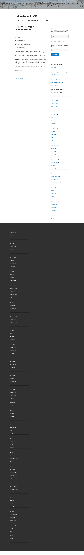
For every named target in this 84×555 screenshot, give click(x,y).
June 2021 (12, 271)
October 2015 (13, 395)
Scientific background (55, 182)
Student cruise (54, 185)
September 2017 (13, 372)
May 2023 (12, 238)
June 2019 (12, 330)
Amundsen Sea (54, 95)
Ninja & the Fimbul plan (56, 79)
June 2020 (12, 299)
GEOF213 (53, 151)
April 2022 (12, 254)
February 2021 (13, 280)
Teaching (53, 193)
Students (53, 187)
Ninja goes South (54, 162)
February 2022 (13, 257)
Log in (11, 538)
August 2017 (12, 375)
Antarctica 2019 (54, 100)
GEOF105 (53, 148)
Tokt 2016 (53, 196)
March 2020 (12, 305)
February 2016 (13, 386)
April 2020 (12, 302)
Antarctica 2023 (54, 109)
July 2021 (12, 269)
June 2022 (12, 249)
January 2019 (12, 344)
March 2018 (12, 361)
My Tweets (53, 67)
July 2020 (12, 297)
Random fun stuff (54, 173)
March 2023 (12, 243)
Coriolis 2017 (53, 128)
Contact (46, 20)
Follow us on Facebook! (57, 59)
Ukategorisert (54, 204)
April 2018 (12, 358)
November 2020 (13, 288)
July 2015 (12, 398)
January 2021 (12, 283)
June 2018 (12, 353)
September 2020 (13, 294)
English (52, 131)
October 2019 (13, 319)
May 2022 (12, 252)
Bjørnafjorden (54, 114)
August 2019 (12, 325)
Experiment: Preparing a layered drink (39, 76)
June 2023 (12, 235)
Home (18, 20)
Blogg (52, 120)
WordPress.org (13, 546)
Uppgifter (53, 210)
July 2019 (12, 328)
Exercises (53, 134)
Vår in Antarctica (54, 213)
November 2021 (13, 263)
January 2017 (12, 384)
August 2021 (12, 266)
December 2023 (13, 229)
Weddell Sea (53, 215)
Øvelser (20, 70)
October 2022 (13, 246)
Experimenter (54, 137)
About (23, 20)
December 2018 (13, 347)
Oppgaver (53, 165)
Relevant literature (55, 176)
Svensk (52, 190)
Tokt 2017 (53, 199)
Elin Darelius (27, 32)
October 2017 (13, 370)
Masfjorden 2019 (54, 159)
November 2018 (13, 350)
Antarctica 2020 (54, 103)
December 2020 (13, 285)
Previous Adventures (33, 20)
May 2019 (12, 333)
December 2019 (13, 313)
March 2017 (12, 378)
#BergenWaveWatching (55, 92)
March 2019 (12, 339)
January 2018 (12, 367)
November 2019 (13, 316)
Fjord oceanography (55, 145)
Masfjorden (53, 156)
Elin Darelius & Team (26, 16)
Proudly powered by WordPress (16, 553)
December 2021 (13, 260)
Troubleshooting (54, 201)
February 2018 (13, 364)
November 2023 (13, 232)
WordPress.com (31, 553)
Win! (52, 218)
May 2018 (12, 356)
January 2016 (12, 389)
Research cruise (54, 179)
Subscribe (55, 54)
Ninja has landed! (54, 85)
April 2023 (12, 240)
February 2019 (13, 342)
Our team (53, 168)
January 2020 (12, 311)
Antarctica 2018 (54, 97)
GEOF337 (53, 154)
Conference (53, 126)
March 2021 (12, 277)
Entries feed (12, 541)
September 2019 (13, 322)
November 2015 (13, 392)
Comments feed (13, 543)
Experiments (53, 140)
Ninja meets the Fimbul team (57, 82)
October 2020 (13, 291)
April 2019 (12, 336)
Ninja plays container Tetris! (56, 77)
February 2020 (13, 308)
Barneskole (53, 112)
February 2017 (13, 381)
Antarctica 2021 (54, 106)
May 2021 (12, 274)
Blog (52, 117)
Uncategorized (54, 207)
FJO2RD (53, 142)
